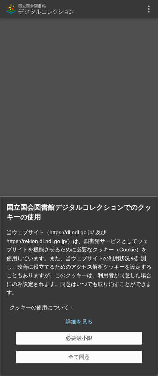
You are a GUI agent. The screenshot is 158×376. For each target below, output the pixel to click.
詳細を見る (79, 322)
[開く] (149, 9)
